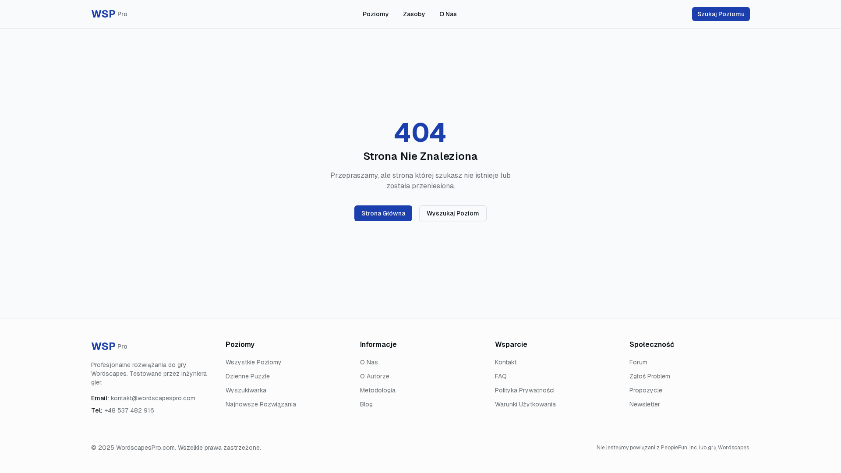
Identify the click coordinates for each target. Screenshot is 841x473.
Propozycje (645, 390)
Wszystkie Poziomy (254, 362)
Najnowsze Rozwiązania (261, 404)
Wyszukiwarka (246, 390)
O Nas (448, 14)
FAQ (501, 376)
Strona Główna (383, 213)
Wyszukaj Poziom (453, 213)
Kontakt (505, 362)
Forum (638, 362)
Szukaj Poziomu (721, 14)
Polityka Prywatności (525, 390)
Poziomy (376, 14)
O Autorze (374, 376)
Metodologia (378, 390)
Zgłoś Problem (649, 376)
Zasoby (414, 14)
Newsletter (644, 404)
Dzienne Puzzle (248, 376)
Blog (366, 404)
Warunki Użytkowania (525, 404)
